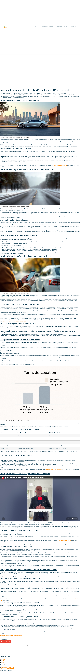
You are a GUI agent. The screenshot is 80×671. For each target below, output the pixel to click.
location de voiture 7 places (65, 540)
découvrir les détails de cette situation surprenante (14, 321)
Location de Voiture (47, 26)
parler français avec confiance (60, 165)
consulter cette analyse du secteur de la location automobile (13, 232)
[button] (1, 641)
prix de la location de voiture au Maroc (53, 469)
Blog (67, 26)
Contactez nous (60, 26)
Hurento (37, 26)
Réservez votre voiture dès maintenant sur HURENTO (12, 635)
